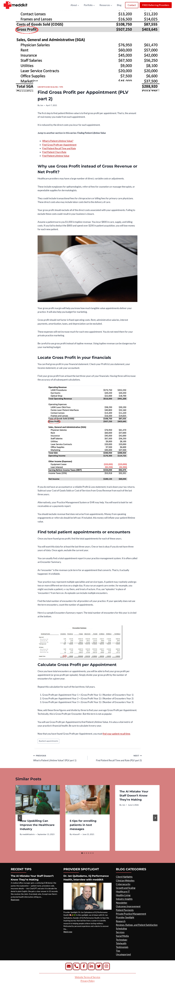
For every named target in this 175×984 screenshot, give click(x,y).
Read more (15, 900)
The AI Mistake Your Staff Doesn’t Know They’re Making (133, 795)
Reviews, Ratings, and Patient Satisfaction (137, 924)
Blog (119, 5)
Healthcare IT (123, 891)
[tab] (82, 853)
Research (120, 921)
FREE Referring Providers (155, 5)
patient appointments (48, 741)
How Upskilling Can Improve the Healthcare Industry (37, 825)
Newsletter (121, 902)
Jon (41, 105)
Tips (61, 87)
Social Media (122, 935)
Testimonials (122, 947)
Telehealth (121, 943)
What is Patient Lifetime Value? (57, 140)
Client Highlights (124, 876)
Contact (132, 5)
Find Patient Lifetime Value (55, 155)
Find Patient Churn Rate (54, 152)
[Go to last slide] (20, 818)
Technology (121, 939)
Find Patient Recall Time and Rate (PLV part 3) (119, 758)
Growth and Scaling (48, 87)
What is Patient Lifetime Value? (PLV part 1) (54, 758)
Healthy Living (123, 895)
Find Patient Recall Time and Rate (59, 148)
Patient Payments (125, 910)
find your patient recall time (116, 733)
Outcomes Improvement (128, 906)
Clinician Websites (125, 880)
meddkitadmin (28, 834)
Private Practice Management (131, 913)
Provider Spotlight (125, 917)
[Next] (155, 818)
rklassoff (76, 834)
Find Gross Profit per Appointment (59, 144)
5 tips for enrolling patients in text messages (83, 825)
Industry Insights (124, 898)
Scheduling (121, 928)
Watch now (67, 932)
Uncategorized (123, 954)
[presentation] (37, 799)
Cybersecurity (123, 884)
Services (120, 932)
